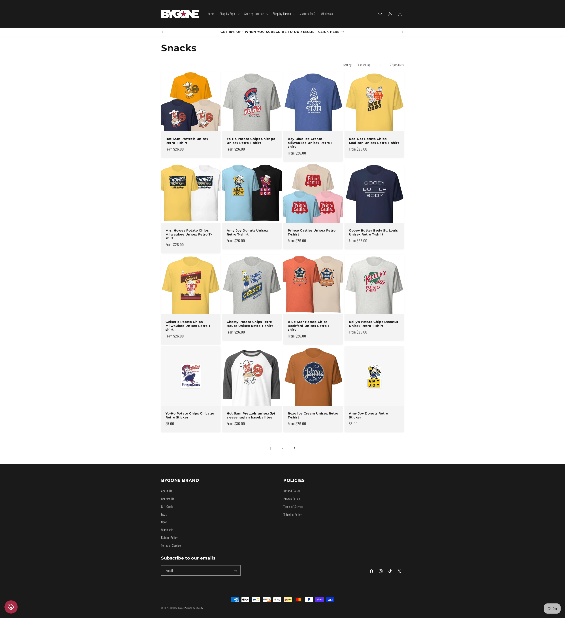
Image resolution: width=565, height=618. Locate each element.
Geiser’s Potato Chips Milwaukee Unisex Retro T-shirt (189, 325)
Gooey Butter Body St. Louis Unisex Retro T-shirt (373, 232)
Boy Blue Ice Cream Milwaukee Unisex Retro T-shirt (311, 142)
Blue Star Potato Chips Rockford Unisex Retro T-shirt (309, 325)
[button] (229, 13)
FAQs (164, 514)
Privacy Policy (291, 498)
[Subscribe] (235, 570)
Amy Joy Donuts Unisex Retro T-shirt (247, 232)
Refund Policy (169, 537)
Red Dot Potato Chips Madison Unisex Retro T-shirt (374, 141)
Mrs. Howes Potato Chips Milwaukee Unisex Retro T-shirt (189, 234)
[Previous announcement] (163, 32)
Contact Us (167, 498)
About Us (166, 490)
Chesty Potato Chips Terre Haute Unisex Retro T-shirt (250, 324)
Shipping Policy (292, 514)
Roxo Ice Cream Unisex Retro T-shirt (313, 415)
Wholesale (167, 529)
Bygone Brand (177, 608)
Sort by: (347, 64)
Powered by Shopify (194, 608)
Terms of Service (171, 545)
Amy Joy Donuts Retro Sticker (368, 415)
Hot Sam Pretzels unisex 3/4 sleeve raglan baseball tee (251, 415)
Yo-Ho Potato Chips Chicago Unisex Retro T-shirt (251, 141)
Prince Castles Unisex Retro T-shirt (312, 232)
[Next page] (294, 448)
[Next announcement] (402, 32)
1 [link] (270, 448)
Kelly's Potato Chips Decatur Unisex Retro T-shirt (374, 324)
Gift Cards (167, 506)
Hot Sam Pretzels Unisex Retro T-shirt (187, 141)
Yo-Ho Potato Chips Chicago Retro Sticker (190, 415)
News (164, 522)
